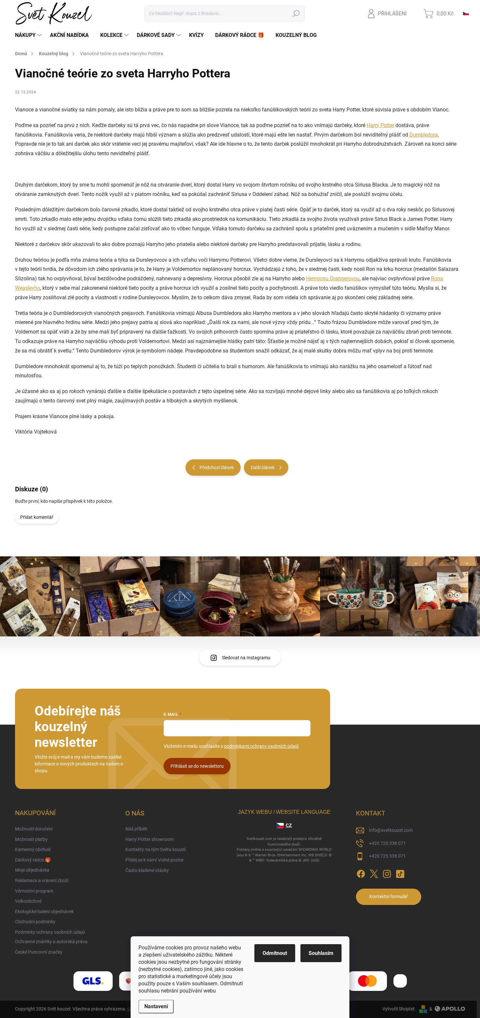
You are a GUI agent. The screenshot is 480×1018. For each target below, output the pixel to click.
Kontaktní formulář (388, 896)
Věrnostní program (34, 891)
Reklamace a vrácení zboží (41, 880)
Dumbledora (423, 135)
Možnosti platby (31, 839)
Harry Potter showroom (149, 839)
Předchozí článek (217, 467)
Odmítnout (275, 953)
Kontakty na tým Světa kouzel (155, 849)
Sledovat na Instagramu (246, 657)
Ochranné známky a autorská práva (51, 941)
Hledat (296, 13)
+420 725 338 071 (387, 843)
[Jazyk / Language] (466, 13)
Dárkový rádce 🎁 (33, 859)
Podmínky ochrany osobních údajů (50, 932)
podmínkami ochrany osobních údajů (261, 746)
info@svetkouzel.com (391, 830)
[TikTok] (400, 873)
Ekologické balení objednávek (44, 911)
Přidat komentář (36, 517)
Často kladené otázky (147, 870)
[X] (374, 873)
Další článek (263, 467)
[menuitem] (29, 35)
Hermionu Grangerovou (333, 278)
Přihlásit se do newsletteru (197, 766)
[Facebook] (361, 873)
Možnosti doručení (34, 828)
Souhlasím (321, 953)
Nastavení (156, 1006)
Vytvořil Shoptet (398, 1008)
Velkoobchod (28, 901)
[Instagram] (387, 873)
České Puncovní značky (38, 952)
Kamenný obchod (33, 849)
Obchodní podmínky (35, 921)
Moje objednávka (32, 870)
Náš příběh (136, 828)
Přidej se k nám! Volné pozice (154, 859)
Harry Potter (380, 125)
